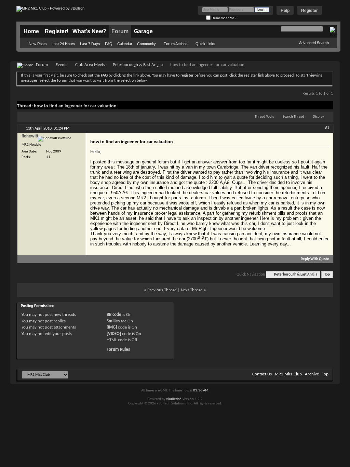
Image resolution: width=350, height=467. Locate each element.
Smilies (113, 321)
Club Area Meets (90, 65)
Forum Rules (118, 349)
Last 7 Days (90, 44)
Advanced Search (314, 43)
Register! (56, 31)
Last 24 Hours (63, 44)
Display (318, 117)
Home (31, 31)
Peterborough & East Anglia (138, 65)
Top (327, 275)
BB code (114, 314)
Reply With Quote (315, 259)
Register (309, 10)
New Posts (38, 44)
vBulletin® (174, 399)
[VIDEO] (114, 334)
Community (146, 44)
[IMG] (112, 327)
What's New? (89, 31)
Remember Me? (224, 18)
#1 (327, 128)
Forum (120, 31)
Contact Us (262, 374)
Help (285, 10)
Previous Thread (162, 290)
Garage (143, 31)
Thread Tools (264, 117)
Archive (312, 374)
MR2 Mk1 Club (288, 374)
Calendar (124, 44)
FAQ (108, 44)
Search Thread (293, 117)
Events (61, 65)
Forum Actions (176, 44)
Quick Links (205, 44)
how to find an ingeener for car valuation (75, 106)
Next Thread (192, 290)
